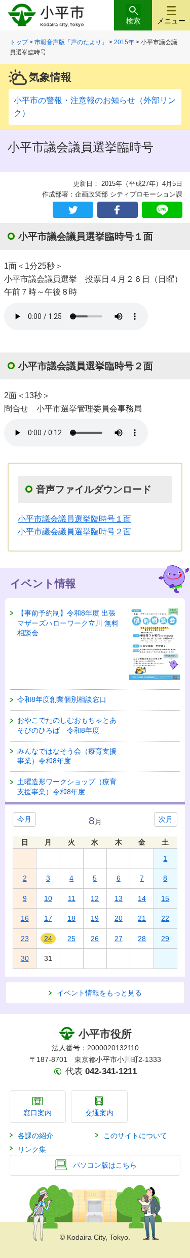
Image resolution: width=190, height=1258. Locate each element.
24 (48, 938)
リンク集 (32, 1149)
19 (95, 918)
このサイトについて (135, 1136)
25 (71, 938)
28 (142, 938)
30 (25, 958)
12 (95, 898)
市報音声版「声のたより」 (70, 42)
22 (165, 918)
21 (142, 918)
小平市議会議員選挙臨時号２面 (74, 531)
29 (165, 938)
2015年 (124, 42)
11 (71, 898)
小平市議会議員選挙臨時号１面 (74, 518)
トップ (19, 42)
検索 (133, 21)
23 (25, 938)
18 (71, 918)
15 (165, 898)
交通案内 (99, 1113)
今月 (24, 819)
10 (48, 898)
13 (119, 898)
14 (142, 898)
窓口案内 (37, 1113)
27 (119, 938)
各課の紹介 (35, 1136)
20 (119, 918)
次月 (166, 819)
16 (25, 918)
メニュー (171, 21)
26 (95, 938)
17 (48, 918)
